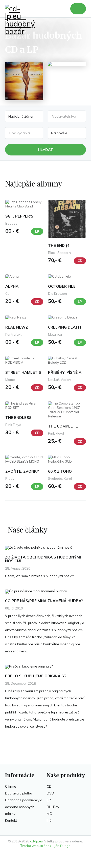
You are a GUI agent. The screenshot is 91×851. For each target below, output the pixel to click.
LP (49, 800)
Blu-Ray (53, 807)
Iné (49, 820)
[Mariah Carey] (24, 81)
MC (49, 814)
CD (49, 786)
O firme (10, 786)
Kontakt (11, 820)
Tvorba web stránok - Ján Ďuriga (45, 845)
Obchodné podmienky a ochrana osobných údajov (23, 807)
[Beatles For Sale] (67, 64)
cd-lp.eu (36, 841)
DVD (50, 793)
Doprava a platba (18, 793)
